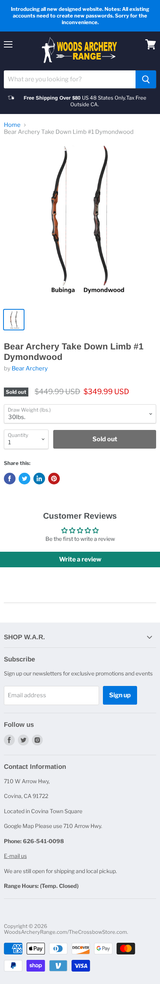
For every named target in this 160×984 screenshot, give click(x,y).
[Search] (146, 79)
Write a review (80, 559)
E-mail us (15, 855)
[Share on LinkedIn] (39, 478)
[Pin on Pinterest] (54, 478)
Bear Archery (30, 368)
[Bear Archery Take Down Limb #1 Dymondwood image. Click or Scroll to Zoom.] (80, 223)
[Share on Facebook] (10, 478)
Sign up (120, 695)
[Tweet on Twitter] (24, 478)
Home (12, 125)
